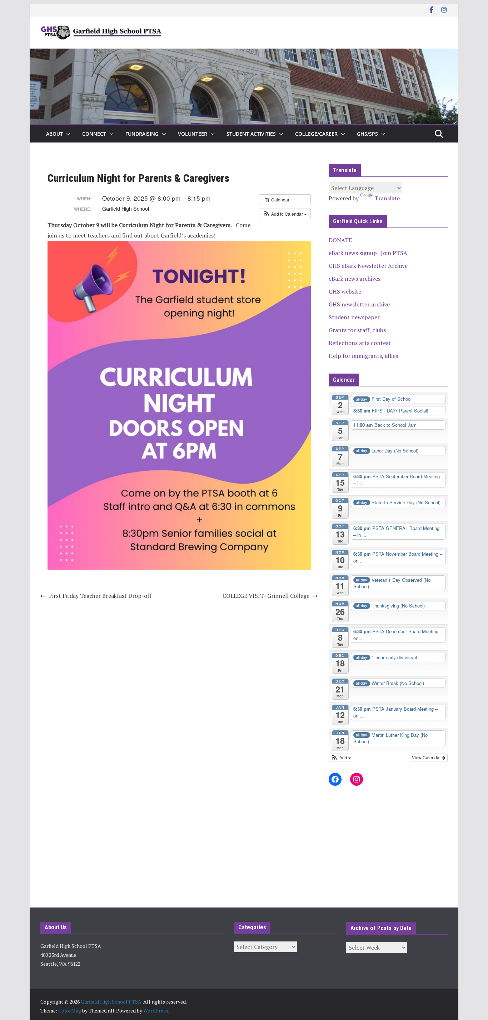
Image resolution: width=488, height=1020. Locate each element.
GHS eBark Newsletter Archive (368, 266)
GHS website (345, 291)
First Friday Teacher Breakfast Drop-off (100, 596)
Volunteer (192, 133)
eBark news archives (354, 278)
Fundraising (142, 133)
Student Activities (251, 133)
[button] (67, 134)
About (54, 133)
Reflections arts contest (360, 343)
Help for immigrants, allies (363, 356)
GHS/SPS (367, 133)
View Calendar (427, 757)
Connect (94, 133)
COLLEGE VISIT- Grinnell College (266, 596)
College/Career (316, 133)
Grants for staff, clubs (357, 330)
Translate (387, 198)
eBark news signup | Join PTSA (368, 253)
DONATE (340, 240)
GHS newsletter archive (359, 304)
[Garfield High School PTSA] (244, 54)
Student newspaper (354, 317)
